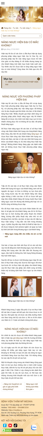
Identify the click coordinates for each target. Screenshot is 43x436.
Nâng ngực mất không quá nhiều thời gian (32, 386)
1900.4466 (12, 407)
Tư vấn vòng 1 (25, 28)
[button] (19, 20)
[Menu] (3, 3)
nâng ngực (35, 134)
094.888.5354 (23, 407)
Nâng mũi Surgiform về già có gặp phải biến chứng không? (12, 386)
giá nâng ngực (18, 338)
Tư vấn (15, 28)
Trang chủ (7, 28)
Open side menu (9, 36)
